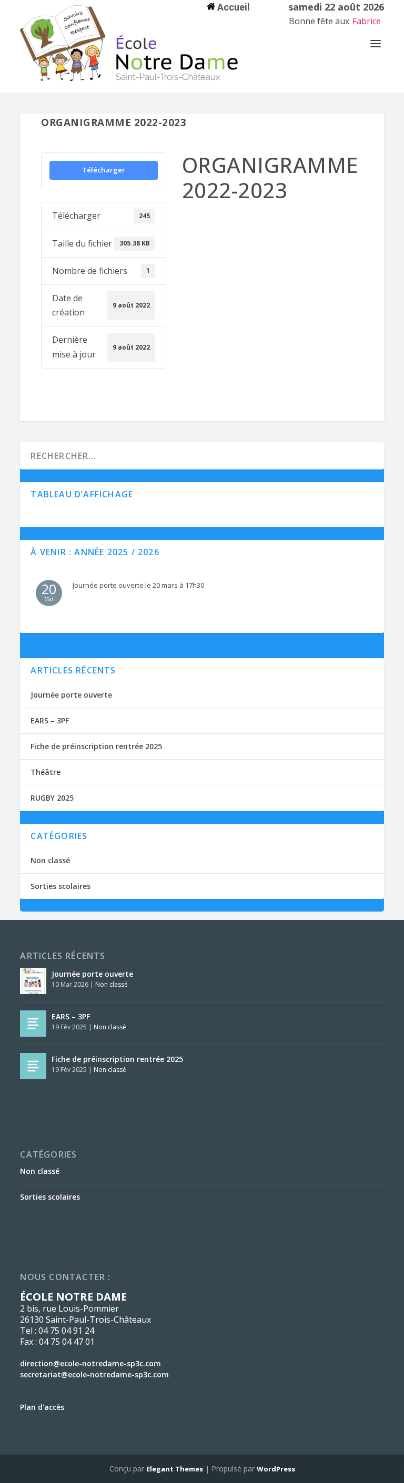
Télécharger (103, 170)
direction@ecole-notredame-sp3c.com (90, 1363)
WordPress (276, 1469)
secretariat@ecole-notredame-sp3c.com (94, 1374)
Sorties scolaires (60, 886)
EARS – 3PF (50, 720)
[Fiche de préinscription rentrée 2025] (33, 1066)
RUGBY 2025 (52, 798)
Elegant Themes (174, 1469)
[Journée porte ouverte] (33, 981)
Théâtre (45, 772)
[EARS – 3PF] (33, 1023)
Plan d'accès (42, 1407)
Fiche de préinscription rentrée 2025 (96, 746)
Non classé (50, 860)
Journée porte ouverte (71, 695)
